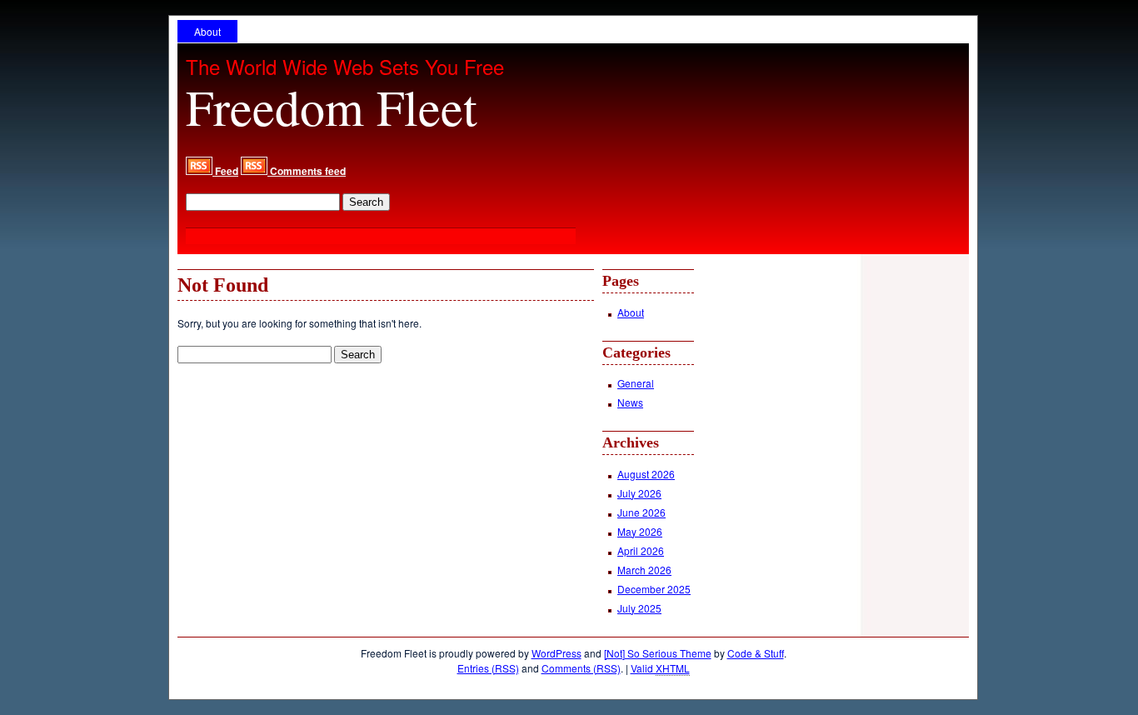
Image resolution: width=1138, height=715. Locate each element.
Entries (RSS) (488, 668)
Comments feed (306, 170)
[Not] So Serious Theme (657, 653)
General (635, 383)
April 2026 (640, 550)
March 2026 (644, 569)
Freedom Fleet (331, 106)
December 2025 (654, 589)
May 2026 (639, 531)
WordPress (556, 653)
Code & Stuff (755, 653)
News (630, 402)
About (207, 31)
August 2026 (646, 474)
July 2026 (639, 493)
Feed (225, 170)
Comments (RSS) (581, 668)
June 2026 (641, 512)
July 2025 (639, 608)
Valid (660, 668)
